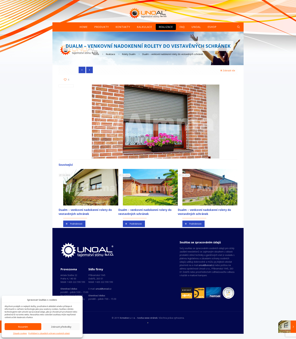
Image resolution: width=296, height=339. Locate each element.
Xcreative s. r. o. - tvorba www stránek (139, 317)
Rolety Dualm (129, 54)
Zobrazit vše (229, 70)
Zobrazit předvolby (61, 326)
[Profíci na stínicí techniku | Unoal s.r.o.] (148, 13)
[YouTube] (148, 322)
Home (96, 54)
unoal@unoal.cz (103, 288)
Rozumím (23, 326)
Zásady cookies (20, 333)
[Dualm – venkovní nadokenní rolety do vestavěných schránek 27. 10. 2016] (287, 327)
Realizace (110, 54)
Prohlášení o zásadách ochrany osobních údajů (49, 333)
